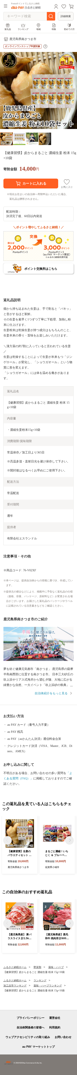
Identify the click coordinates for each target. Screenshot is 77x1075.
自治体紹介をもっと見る (51, 693)
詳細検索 (66, 16)
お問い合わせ (63, 1037)
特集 (54, 29)
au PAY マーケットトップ (38, 1046)
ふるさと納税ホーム (15, 967)
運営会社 (54, 1017)
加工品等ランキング (15, 985)
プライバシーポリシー (30, 1017)
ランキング (23, 29)
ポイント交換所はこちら (40, 268)
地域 (38, 29)
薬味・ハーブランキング (48, 985)
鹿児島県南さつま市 (22, 39)
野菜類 (37, 967)
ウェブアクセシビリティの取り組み (28, 1037)
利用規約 (54, 1027)
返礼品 (7, 29)
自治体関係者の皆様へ (30, 1027)
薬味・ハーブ (56, 967)
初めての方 (69, 29)
